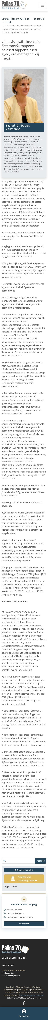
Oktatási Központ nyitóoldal (15, 18)
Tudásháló (39, 18)
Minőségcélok (24, 990)
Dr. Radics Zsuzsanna (18, 127)
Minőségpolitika (10, 990)
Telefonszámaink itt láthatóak (13, 970)
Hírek (8, 22)
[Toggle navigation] (42, 5)
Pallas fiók (24, 1016)
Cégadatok (10, 987)
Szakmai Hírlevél (23, 870)
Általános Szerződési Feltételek (28, 987)
